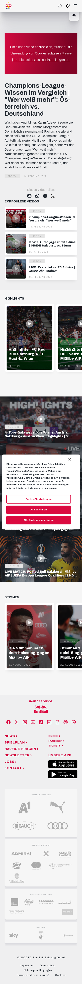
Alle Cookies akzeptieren (39, 520)
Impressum (50, 488)
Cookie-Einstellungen (39, 499)
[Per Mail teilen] (29, 196)
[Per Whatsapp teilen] (37, 196)
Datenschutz (35, 488)
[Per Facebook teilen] (45, 196)
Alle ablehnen (38, 509)
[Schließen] (69, 459)
